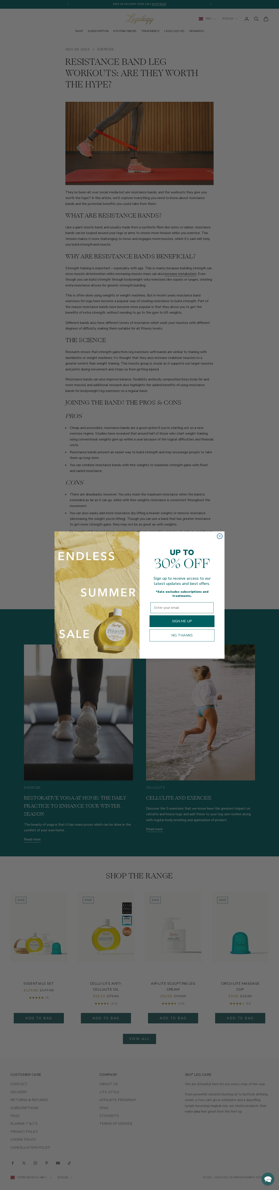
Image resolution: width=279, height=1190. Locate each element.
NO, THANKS (182, 635)
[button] (268, 1179)
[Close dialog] (219, 536)
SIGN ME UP (182, 621)
